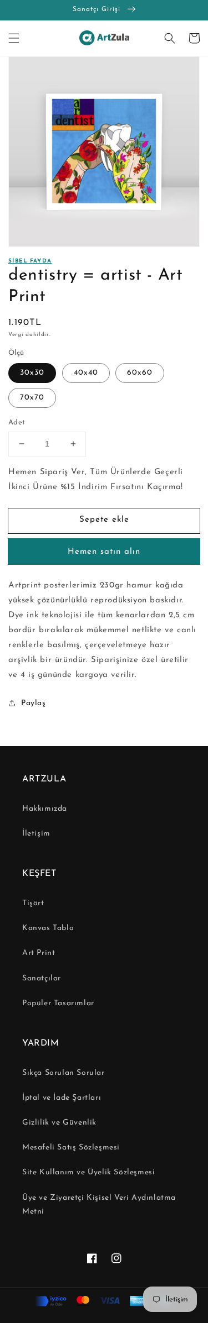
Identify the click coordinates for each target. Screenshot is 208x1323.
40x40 (86, 373)
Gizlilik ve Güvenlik (59, 1123)
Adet (17, 422)
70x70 (32, 397)
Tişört (33, 903)
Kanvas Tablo (48, 928)
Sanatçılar (41, 978)
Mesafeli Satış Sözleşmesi (71, 1147)
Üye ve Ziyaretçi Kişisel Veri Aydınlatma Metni (99, 1205)
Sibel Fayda (30, 261)
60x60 (140, 373)
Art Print (38, 953)
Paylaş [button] (33, 703)
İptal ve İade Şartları (61, 1098)
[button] (14, 38)
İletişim (36, 834)
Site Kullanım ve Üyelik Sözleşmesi (88, 1172)
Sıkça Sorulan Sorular (63, 1073)
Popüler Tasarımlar (58, 1003)
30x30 (32, 373)
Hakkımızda (44, 809)
